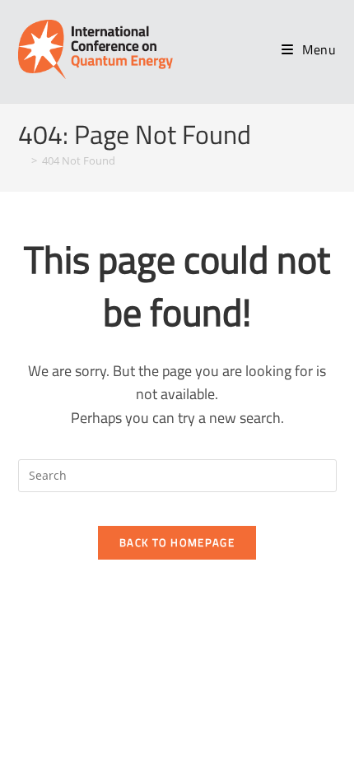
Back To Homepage (177, 542)
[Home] (22, 160)
